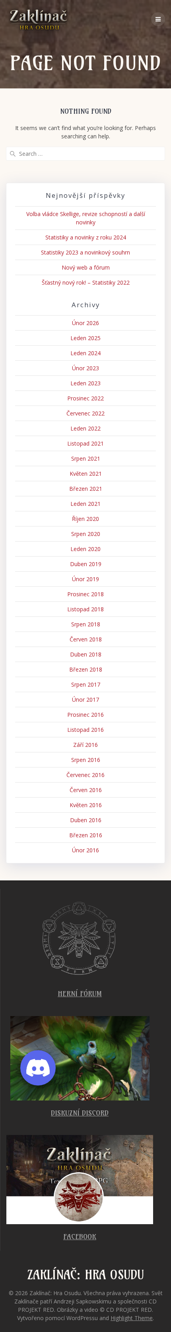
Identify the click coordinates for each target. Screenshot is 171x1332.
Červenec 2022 (85, 413)
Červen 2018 (86, 639)
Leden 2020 (85, 549)
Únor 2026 (85, 323)
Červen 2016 (86, 790)
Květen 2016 (86, 805)
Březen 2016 (85, 835)
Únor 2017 (85, 699)
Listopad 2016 (85, 729)
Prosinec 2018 (85, 594)
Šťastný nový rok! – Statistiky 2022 (86, 282)
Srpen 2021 (85, 458)
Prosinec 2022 (85, 398)
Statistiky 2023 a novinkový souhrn (85, 252)
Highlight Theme (132, 1318)
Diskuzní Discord (80, 1113)
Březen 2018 (85, 669)
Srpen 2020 (85, 534)
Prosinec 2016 (85, 714)
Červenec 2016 (85, 775)
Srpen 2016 (85, 760)
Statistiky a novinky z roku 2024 (85, 237)
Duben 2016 (85, 820)
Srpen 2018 (85, 624)
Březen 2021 (85, 488)
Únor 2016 (85, 850)
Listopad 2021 (85, 443)
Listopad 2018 (85, 609)
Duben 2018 (85, 654)
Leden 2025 (85, 338)
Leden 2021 (85, 503)
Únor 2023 (85, 368)
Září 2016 (85, 744)
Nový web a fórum (86, 267)
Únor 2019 (85, 579)
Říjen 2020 (85, 518)
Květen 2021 (86, 473)
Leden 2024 (85, 353)
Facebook (79, 1236)
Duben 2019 (85, 564)
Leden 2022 (85, 428)
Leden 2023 (85, 383)
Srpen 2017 (85, 684)
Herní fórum (80, 993)
